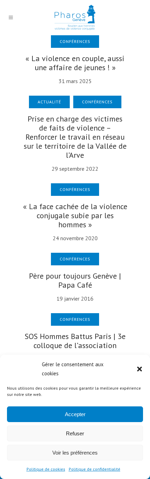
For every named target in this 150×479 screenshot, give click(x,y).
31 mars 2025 (75, 81)
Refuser (75, 433)
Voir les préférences (75, 453)
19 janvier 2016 (75, 298)
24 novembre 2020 (75, 238)
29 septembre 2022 (75, 168)
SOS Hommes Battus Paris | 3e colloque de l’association (75, 340)
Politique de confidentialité (94, 469)
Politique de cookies (46, 469)
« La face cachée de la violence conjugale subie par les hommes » (75, 215)
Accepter (75, 414)
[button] (139, 369)
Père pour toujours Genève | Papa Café (75, 280)
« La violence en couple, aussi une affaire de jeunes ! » (75, 62)
